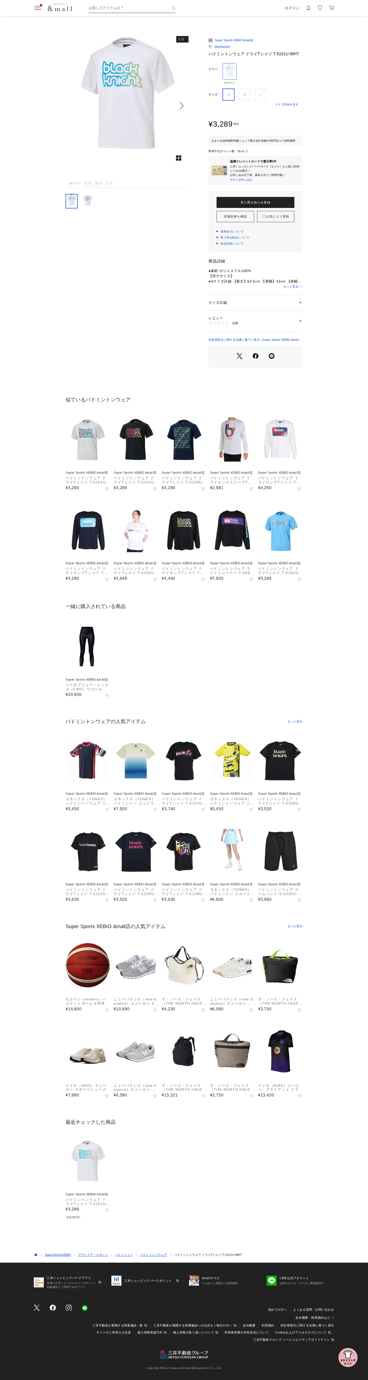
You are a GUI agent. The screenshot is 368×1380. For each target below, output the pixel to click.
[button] (127, 105)
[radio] (230, 74)
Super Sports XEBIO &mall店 (234, 40)
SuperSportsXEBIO (58, 1255)
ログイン (292, 8)
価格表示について (232, 231)
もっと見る (290, 286)
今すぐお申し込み (241, 179)
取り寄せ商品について (235, 237)
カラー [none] (213, 69)
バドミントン (124, 1255)
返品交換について (232, 243)
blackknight (222, 47)
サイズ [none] (213, 94)
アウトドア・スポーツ (93, 1255)
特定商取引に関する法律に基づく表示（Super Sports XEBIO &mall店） (254, 340)
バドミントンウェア (153, 1255)
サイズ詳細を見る (286, 104)
